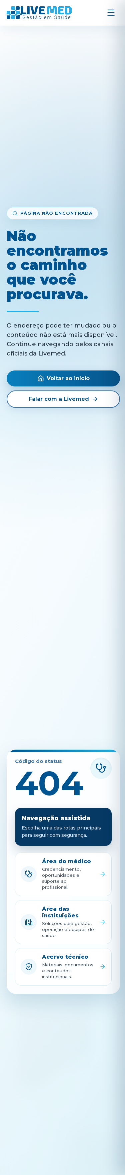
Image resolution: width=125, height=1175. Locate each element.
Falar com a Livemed (59, 399)
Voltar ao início (68, 378)
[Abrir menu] (111, 12)
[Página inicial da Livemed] (39, 13)
